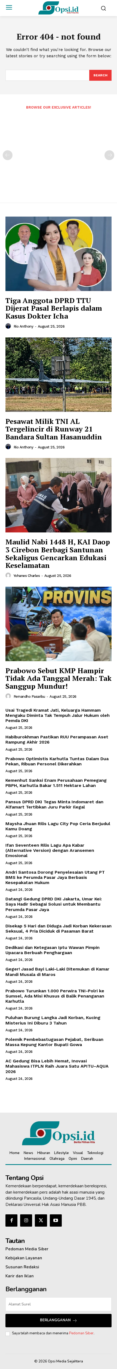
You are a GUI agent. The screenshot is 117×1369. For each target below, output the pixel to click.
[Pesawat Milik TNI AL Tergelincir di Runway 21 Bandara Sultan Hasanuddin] (58, 374)
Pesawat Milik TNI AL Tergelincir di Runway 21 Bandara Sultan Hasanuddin (53, 429)
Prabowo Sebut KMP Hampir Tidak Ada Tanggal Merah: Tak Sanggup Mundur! (58, 678)
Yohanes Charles (27, 576)
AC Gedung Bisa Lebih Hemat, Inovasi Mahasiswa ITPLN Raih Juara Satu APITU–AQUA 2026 (57, 1066)
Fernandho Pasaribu (29, 696)
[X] (41, 1220)
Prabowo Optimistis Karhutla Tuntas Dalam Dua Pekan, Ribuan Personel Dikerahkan (57, 761)
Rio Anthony (23, 326)
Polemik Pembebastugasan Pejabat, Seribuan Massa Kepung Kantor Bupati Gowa (54, 1042)
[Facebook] (11, 1220)
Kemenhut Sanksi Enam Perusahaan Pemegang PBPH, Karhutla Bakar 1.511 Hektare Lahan (56, 783)
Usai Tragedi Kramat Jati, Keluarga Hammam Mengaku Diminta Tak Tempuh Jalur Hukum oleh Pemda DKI (57, 715)
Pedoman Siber (81, 1333)
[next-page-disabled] (109, 155)
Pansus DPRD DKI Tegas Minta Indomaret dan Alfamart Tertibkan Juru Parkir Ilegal (54, 804)
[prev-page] (8, 155)
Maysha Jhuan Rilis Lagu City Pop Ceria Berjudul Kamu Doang (57, 826)
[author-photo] (9, 326)
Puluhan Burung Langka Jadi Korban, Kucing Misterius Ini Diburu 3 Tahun (52, 1020)
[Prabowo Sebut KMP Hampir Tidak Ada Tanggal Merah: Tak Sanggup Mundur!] (58, 624)
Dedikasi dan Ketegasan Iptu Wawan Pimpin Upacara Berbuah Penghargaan (52, 950)
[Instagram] (26, 1220)
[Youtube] (56, 1220)
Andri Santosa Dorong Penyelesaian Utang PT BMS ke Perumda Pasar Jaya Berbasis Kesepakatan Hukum (55, 877)
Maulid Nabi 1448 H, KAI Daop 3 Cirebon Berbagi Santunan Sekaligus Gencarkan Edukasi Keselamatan (57, 553)
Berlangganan (55, 1320)
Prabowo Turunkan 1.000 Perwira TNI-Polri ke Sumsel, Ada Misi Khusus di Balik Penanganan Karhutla (54, 996)
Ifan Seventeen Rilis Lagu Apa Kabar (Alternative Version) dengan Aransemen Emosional (49, 850)
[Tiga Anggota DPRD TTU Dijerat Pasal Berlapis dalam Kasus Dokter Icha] (58, 254)
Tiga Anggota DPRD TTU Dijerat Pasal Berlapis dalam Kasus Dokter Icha (53, 308)
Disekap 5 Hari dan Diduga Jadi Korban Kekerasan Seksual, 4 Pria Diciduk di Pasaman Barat (58, 928)
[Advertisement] (58, 152)
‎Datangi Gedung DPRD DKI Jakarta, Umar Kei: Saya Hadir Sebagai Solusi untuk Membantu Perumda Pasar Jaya (53, 904)
